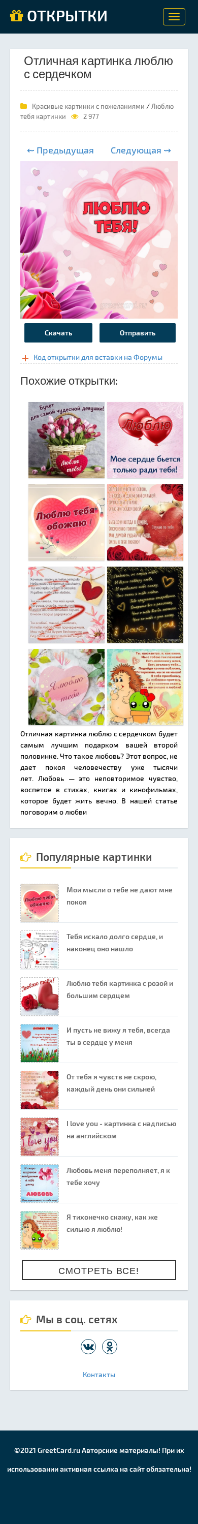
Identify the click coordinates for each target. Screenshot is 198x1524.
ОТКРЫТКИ (65, 16)
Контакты (99, 1374)
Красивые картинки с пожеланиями (88, 106)
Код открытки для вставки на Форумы (98, 357)
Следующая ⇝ (141, 149)
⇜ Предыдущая (60, 149)
